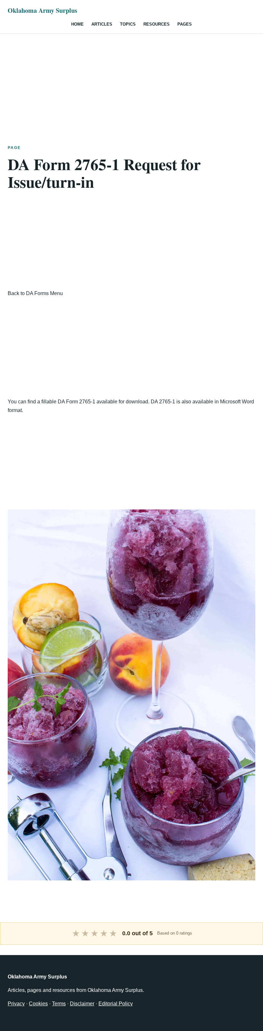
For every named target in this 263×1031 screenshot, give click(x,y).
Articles (101, 24)
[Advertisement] (131, 78)
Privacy (16, 1003)
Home (77, 24)
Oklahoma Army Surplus (42, 10)
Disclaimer (82, 1003)
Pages (184, 24)
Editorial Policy (115, 1003)
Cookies (38, 1003)
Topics (128, 24)
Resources (156, 24)
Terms (59, 1003)
